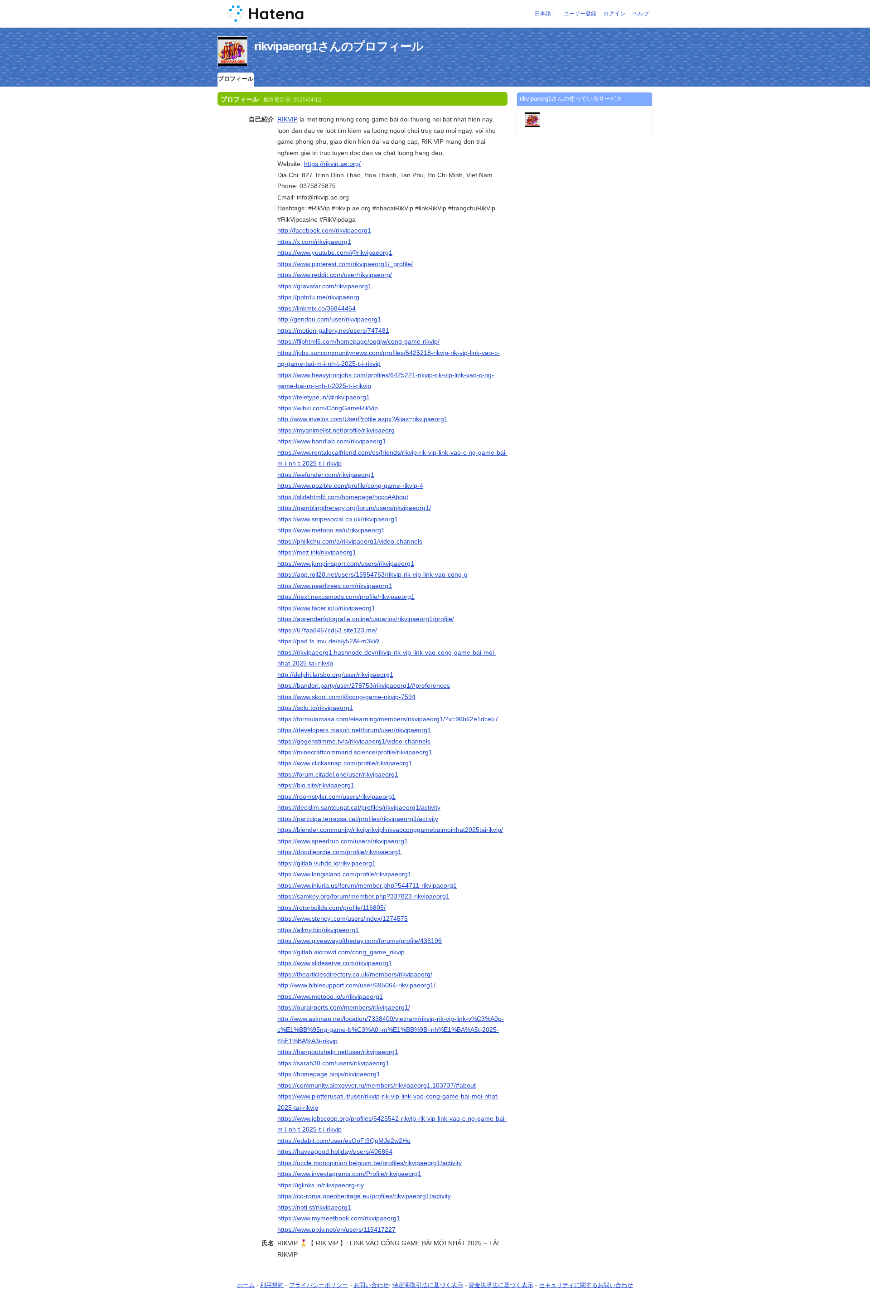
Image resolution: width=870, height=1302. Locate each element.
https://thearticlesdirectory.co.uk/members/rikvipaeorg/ (354, 974)
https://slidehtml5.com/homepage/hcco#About (342, 496)
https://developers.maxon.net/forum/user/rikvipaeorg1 (354, 730)
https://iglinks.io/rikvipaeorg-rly (320, 1185)
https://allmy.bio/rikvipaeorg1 (318, 929)
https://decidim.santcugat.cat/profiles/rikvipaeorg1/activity (358, 807)
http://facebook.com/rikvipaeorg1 (324, 230)
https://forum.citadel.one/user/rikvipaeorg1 (337, 774)
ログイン (614, 13)
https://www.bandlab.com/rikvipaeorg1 (331, 441)
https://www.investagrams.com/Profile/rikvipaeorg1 (349, 1173)
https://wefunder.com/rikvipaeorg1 (325, 474)
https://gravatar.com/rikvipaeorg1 (324, 286)
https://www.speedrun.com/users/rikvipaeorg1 (342, 841)
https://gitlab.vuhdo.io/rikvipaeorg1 (326, 863)
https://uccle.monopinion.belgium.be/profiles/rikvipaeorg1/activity (369, 1162)
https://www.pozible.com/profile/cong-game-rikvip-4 (350, 485)
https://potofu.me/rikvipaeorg (318, 297)
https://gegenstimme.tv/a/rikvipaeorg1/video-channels (353, 741)
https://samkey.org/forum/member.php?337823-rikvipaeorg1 (363, 896)
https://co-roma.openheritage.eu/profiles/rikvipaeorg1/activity (364, 1196)
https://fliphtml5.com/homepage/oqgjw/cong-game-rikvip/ (358, 341)
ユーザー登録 (580, 13)
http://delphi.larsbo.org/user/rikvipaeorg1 (335, 674)
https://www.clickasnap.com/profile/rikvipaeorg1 (344, 763)
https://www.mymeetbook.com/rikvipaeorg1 (338, 1218)
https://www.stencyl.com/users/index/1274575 (342, 918)
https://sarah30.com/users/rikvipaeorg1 (333, 1063)
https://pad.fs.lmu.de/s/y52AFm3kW (328, 641)
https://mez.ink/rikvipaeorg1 (316, 552)
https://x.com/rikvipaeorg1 (314, 241)
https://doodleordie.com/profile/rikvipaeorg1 (339, 851)
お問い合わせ (371, 1285)
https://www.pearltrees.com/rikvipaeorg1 (334, 585)
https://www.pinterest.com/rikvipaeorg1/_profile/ (345, 263)
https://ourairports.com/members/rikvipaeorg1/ (343, 1007)
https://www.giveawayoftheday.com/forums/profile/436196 (359, 940)
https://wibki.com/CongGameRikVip (327, 408)
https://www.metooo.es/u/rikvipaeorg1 (331, 530)
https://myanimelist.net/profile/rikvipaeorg (336, 430)
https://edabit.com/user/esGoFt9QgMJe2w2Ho (344, 1140)
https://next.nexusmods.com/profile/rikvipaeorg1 (346, 596)
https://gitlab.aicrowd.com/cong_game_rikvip (341, 952)
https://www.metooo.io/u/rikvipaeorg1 (330, 996)
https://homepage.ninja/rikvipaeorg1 (328, 1074)
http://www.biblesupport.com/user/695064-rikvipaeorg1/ (356, 985)
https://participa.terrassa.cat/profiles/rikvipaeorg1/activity (357, 818)
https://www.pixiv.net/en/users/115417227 (336, 1229)
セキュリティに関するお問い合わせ (586, 1285)
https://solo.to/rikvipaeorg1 (315, 707)
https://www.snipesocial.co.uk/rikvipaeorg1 (337, 519)
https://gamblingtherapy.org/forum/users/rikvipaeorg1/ (354, 507)
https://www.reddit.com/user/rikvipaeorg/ (334, 274)
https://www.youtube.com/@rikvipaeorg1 (334, 252)
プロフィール (235, 78)
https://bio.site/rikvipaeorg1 (315, 785)
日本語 (543, 13)
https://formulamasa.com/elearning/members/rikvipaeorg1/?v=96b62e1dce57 (387, 719)
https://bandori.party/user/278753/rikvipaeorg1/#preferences (363, 685)
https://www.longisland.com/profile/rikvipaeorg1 (344, 874)
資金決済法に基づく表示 (501, 1285)
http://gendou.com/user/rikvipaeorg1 (329, 319)
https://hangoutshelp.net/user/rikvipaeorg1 (337, 1051)
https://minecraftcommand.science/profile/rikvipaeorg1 (354, 752)
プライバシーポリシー (318, 1285)
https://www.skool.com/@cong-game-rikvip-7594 (346, 696)
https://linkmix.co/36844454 (316, 308)
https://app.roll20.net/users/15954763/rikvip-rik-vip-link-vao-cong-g (372, 574)
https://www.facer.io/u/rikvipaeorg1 (326, 608)
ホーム (246, 1285)
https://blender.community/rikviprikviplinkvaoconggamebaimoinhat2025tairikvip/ (390, 829)
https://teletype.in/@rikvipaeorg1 (323, 397)
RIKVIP (287, 119)
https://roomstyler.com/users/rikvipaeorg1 (336, 796)
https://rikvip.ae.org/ (332, 163)
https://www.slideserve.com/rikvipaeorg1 (334, 963)
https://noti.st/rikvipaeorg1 (314, 1207)
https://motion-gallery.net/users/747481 (333, 330)
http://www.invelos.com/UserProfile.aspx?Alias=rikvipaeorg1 (362, 419)
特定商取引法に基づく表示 (427, 1285)
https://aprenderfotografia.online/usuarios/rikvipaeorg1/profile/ (365, 618)
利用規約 (272, 1285)
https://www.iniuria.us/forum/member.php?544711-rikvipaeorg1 (367, 885)
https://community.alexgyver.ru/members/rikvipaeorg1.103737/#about (376, 1085)
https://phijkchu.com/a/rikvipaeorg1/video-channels (349, 541)
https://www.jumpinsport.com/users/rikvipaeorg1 (345, 563)
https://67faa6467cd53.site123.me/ (327, 630)
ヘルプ (641, 13)
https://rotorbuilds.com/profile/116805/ (331, 907)
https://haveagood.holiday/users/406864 (334, 1151)
